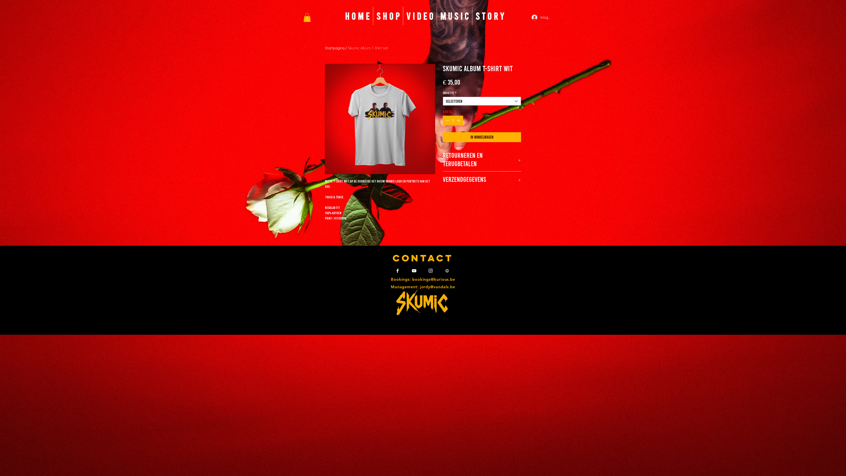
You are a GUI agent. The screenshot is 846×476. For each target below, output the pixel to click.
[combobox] (482, 101)
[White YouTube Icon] (414, 270)
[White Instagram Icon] (430, 270)
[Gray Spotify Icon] (447, 270)
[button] (307, 17)
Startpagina (335, 48)
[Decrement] (446, 120)
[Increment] (459, 120)
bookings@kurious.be (433, 279)
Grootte (449, 93)
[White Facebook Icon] (397, 270)
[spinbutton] (453, 120)
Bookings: (401, 279)
